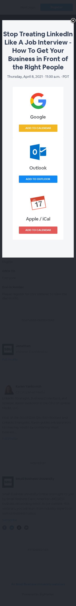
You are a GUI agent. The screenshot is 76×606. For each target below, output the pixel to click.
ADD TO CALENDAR (38, 128)
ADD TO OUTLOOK (38, 179)
